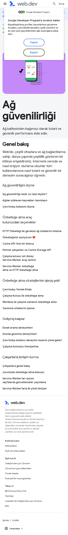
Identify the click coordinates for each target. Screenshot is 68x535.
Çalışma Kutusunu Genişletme (21, 346)
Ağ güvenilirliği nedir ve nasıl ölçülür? (25, 194)
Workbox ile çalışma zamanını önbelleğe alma (30, 302)
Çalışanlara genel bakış (16, 366)
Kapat (34, 42)
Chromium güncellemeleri (18, 468)
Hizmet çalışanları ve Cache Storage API (27, 250)
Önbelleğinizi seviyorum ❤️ (19, 237)
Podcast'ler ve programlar (18, 478)
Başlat (34, 52)
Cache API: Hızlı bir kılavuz (18, 243)
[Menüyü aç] (5, 4)
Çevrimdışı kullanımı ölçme (18, 206)
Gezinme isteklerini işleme (19, 308)
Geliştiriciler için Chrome (17, 463)
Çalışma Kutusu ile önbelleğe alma (23, 295)
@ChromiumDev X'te (15, 491)
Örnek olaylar (12, 473)
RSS (7, 506)
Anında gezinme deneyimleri (20, 334)
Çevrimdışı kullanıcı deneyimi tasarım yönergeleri (32, 340)
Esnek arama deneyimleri (18, 327)
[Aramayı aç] (54, 4)
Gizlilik (15, 520)
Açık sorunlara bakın (15, 450)
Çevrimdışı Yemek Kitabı (17, 289)
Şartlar (6, 520)
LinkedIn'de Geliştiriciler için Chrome (23, 501)
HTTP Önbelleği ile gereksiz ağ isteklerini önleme (32, 231)
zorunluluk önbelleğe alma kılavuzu (23, 372)
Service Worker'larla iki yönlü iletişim (25, 388)
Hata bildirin (11, 445)
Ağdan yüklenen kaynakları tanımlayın (25, 200)
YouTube (9, 496)
